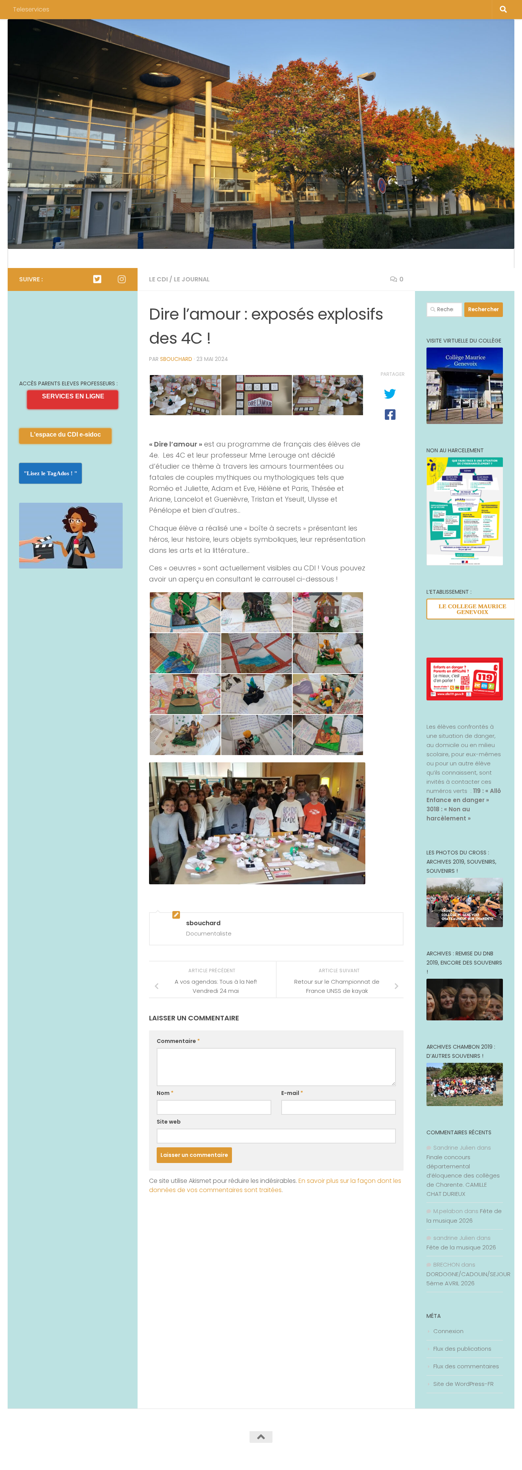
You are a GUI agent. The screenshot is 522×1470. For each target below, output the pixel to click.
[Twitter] (97, 279)
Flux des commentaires (466, 1366)
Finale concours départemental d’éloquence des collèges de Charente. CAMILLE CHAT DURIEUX (463, 1175)
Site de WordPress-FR (463, 1384)
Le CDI (158, 279)
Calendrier (34, 258)
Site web (169, 1122)
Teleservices (31, 9)
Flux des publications (462, 1349)
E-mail (292, 1093)
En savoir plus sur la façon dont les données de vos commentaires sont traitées (275, 1185)
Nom (165, 1093)
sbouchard (176, 359)
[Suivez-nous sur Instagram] (121, 279)
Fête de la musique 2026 (461, 1247)
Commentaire (178, 1041)
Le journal (192, 279)
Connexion (448, 1331)
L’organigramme (84, 258)
